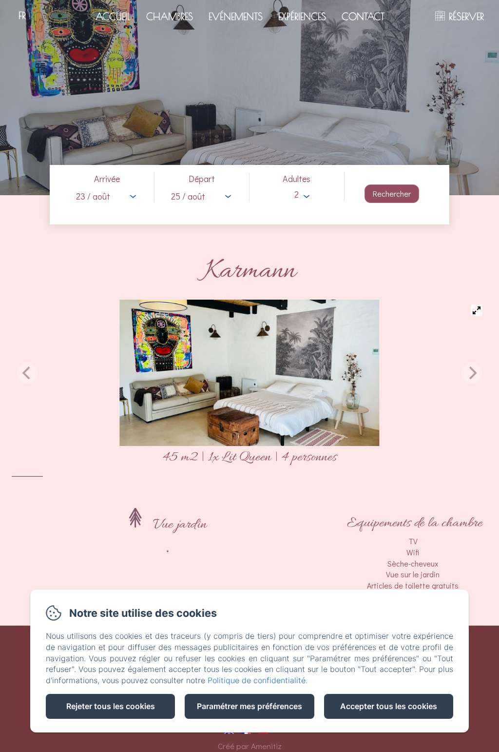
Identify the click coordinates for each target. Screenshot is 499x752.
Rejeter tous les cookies (110, 706)
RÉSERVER (466, 16)
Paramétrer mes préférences (249, 706)
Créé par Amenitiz (250, 746)
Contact (363, 16)
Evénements (236, 16)
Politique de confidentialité (257, 680)
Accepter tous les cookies (388, 706)
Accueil (113, 16)
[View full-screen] (476, 310)
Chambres (169, 16)
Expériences (302, 16)
